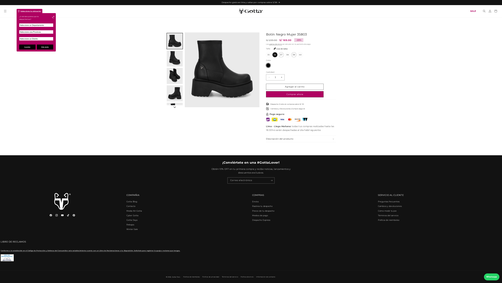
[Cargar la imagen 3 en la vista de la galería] (175, 76)
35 (269, 55)
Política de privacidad (210, 277)
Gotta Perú (176, 277)
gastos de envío (275, 44)
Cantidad (270, 72)
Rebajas (130, 225)
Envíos (255, 201)
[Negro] (268, 65)
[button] (5, 11)
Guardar (27, 47)
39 (294, 55)
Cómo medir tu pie (387, 211)
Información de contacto (265, 277)
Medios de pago (260, 215)
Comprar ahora (294, 94)
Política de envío (247, 277)
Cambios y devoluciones (390, 206)
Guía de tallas (282, 49)
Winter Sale (132, 229)
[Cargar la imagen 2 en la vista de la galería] (175, 58)
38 (288, 55)
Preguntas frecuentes (389, 201)
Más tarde (45, 47)
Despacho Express (261, 220)
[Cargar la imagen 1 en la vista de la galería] (175, 41)
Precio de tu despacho (263, 211)
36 (275, 55)
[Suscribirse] (271, 180)
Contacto (131, 206)
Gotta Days (132, 220)
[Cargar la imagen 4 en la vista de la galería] (175, 93)
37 (281, 55)
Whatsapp (491, 277)
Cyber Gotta (132, 215)
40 (301, 55)
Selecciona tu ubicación (31, 11)
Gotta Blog (131, 201)
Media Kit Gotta (134, 211)
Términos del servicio (388, 215)
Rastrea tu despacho (262, 206)
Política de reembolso (389, 220)
